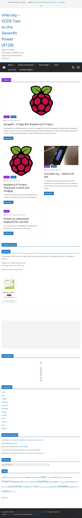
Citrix (3, 392)
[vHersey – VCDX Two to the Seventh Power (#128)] (4, 67)
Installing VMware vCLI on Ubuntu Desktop (26, 450)
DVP (32, 477)
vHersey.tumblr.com (17, 265)
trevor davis (6, 450)
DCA (3, 395)
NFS (68, 477)
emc (34, 477)
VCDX (10, 486)
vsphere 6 (13, 491)
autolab (4, 477)
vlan (47, 487)
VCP (31, 487)
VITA (3, 425)
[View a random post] (78, 67)
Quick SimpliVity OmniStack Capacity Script (28, 440)
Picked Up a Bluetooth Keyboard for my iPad (16, 220)
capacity (14, 477)
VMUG (55, 487)
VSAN (76, 487)
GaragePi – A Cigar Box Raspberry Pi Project (28, 124)
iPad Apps (5, 402)
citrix (18, 477)
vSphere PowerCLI (26, 70)
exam (47, 477)
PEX (71, 477)
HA (51, 477)
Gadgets (6, 117)
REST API (34, 482)
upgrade (63, 482)
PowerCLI (5, 405)
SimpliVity (5, 409)
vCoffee (4, 415)
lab (66, 477)
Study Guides (44, 65)
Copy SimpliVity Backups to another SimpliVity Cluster (26, 453)
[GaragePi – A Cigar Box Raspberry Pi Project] (41, 101)
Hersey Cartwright (20, 215)
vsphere (6, 491)
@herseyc (19, 263)
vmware (63, 486)
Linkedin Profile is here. (15, 269)
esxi (43, 477)
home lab (55, 477)
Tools (56, 65)
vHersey (13, 117)
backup (9, 477)
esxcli (39, 477)
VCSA (40, 487)
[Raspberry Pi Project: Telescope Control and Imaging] (21, 161)
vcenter (18, 486)
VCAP (76, 482)
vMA (50, 487)
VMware (4, 428)
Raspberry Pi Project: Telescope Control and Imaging (16, 187)
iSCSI (63, 477)
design (27, 477)
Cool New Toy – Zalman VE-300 (59, 175)
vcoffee (26, 486)
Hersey (18, 120)
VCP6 (3, 418)
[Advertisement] (41, 334)
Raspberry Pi (27, 482)
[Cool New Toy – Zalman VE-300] (61, 155)
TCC (59, 482)
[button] (14, 65)
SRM (49, 482)
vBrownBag (70, 482)
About (10, 65)
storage (55, 482)
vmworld (72, 487)
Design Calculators (25, 65)
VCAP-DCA (5, 487)
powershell (18, 481)
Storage (4, 412)
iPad (61, 477)
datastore (22, 477)
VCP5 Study (12, 70)
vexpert (44, 487)
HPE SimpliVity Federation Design (17, 447)
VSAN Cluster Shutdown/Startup (43, 1)
